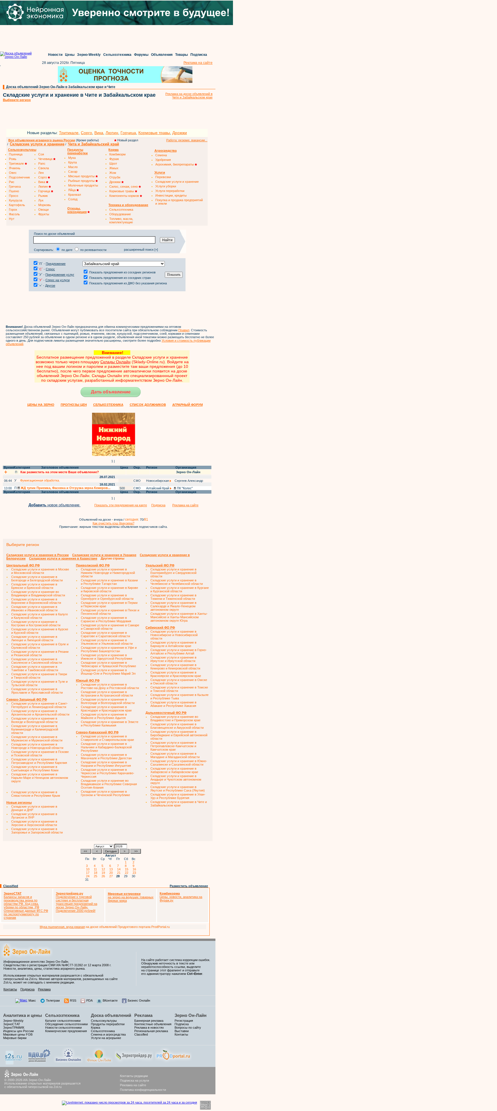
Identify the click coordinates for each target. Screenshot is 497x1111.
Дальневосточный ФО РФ (166, 712)
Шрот (113, 163)
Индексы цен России (18, 1031)
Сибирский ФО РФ (160, 627)
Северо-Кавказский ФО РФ (97, 732)
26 (104, 876)
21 (119, 872)
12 (104, 869)
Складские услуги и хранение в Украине (104, 555)
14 (119, 869)
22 (127, 872)
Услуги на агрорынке (106, 1038)
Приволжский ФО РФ (93, 565)
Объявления (162, 55)
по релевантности (93, 250)
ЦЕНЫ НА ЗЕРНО (40, 404)
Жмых (113, 168)
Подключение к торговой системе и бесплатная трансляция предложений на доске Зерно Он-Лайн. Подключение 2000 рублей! (76, 902)
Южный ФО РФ (88, 680)
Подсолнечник (19, 177)
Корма (95, 1027)
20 (111, 872)
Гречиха (15, 186)
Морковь (44, 205)
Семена (161, 155)
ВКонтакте (110, 1000)
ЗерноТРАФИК (13, 1027)
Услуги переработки (169, 191)
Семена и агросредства (108, 1034)
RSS (73, 1000)
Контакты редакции (134, 1076)
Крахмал (74, 194)
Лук (40, 200)
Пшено (14, 191)
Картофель (17, 205)
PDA (89, 1000)
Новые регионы (19, 802)
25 (96, 876)
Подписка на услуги (134, 1080)
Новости (55, 55)
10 (88, 869)
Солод (72, 199)
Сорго (86, 132)
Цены (69, 55)
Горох (13, 209)
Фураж (114, 159)
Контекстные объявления (152, 1024)
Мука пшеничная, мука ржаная (62, 927)
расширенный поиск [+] (141, 249)
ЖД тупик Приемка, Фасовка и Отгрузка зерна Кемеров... (65, 488)
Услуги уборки (165, 186)
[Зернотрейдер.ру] (134, 1061)
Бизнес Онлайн (139, 1000)
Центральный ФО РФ (23, 565)
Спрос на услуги (57, 280)
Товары (181, 55)
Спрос (50, 269)
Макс (32, 1000)
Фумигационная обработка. (40, 480)
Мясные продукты (81, 176)
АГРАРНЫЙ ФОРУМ (187, 404)
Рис (11, 182)
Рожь (12, 159)
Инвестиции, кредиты (171, 195)
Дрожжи (179, 132)
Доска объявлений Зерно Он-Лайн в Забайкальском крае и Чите (60, 87)
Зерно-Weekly (89, 55)
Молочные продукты (83, 185)
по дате (67, 250)
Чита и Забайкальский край (93, 144)
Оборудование (120, 214)
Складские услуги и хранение (37, 144)
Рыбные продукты (81, 180)
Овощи (43, 209)
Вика (98, 132)
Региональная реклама (151, 1031)
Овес (13, 172)
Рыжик (43, 195)
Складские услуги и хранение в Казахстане (63, 558)
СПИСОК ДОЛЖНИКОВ (148, 404)
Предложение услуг (59, 274)
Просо (13, 195)
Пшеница (15, 154)
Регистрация (184, 1020)
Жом (112, 172)
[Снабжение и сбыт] (13, 1063)
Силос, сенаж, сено (124, 186)
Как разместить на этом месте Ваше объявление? (59, 472)
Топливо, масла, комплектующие (121, 220)
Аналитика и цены (22, 1015)
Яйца (72, 190)
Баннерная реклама (148, 1020)
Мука (72, 157)
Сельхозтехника (117, 55)
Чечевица (45, 159)
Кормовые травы (154, 132)
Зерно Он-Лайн (191, 1015)
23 (135, 872)
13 (111, 869)
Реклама (44, 989)
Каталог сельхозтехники (63, 1020)
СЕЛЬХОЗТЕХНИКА (108, 404)
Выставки (182, 1031)
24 (88, 876)
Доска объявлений (111, 1015)
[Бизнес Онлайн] (68, 1061)
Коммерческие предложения (66, 1031)
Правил (183, 330)
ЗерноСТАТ (11, 1024)
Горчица (128, 132)
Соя (41, 154)
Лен (41, 172)
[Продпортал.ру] (173, 1061)
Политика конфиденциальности (143, 1089)
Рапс (41, 163)
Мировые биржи (14, 1038)
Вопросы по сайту (188, 1027)
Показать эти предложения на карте (120, 505)
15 (127, 869)
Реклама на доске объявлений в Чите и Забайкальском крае (189, 95)
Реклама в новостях (149, 1027)
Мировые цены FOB (18, 1034)
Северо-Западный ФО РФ (26, 699)
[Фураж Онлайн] (99, 1061)
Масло (73, 167)
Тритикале (69, 132)
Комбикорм (117, 154)
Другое (50, 285)
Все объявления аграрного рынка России (41, 140)
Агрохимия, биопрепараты (175, 164)
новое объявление (54, 505)
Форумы (141, 55)
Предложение (56, 263)
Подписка (198, 55)
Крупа (72, 162)
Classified (10, 886)
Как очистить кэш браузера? (113, 523)
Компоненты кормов (124, 195)
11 (96, 869)
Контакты (10, 989)
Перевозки (163, 177)
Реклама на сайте (198, 63)
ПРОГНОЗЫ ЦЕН (74, 404)
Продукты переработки (108, 1024)
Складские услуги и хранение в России (37, 555)
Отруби (114, 177)
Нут (11, 218)
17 (88, 872)
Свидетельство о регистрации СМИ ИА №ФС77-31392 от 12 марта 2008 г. (57, 965)
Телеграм (53, 1000)
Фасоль (14, 214)
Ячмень (14, 168)
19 (104, 872)
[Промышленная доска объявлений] (39, 1062)
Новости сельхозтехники (63, 1027)
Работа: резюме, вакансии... (186, 140)
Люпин (112, 132)
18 (96, 872)
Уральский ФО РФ (160, 565)
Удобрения (163, 159)
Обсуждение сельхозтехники (66, 1024)
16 (135, 869)
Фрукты (43, 214)
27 (111, 876)
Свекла (43, 168)
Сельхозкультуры (104, 1020)
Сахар (72, 171)
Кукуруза (15, 200)
